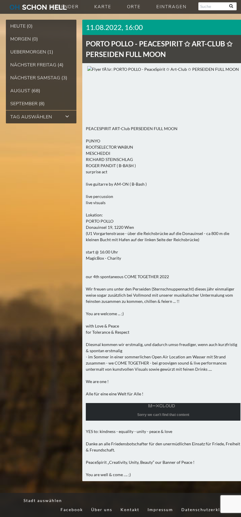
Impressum (160, 509)
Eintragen (171, 7)
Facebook (72, 509)
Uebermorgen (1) (31, 52)
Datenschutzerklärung (207, 509)
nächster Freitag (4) (36, 65)
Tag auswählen (31, 117)
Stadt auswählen (43, 500)
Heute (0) (21, 26)
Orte (134, 7)
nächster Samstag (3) (38, 78)
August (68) (25, 91)
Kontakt (129, 509)
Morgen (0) (24, 39)
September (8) (27, 103)
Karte (102, 7)
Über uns (101, 509)
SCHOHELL (38, 7)
